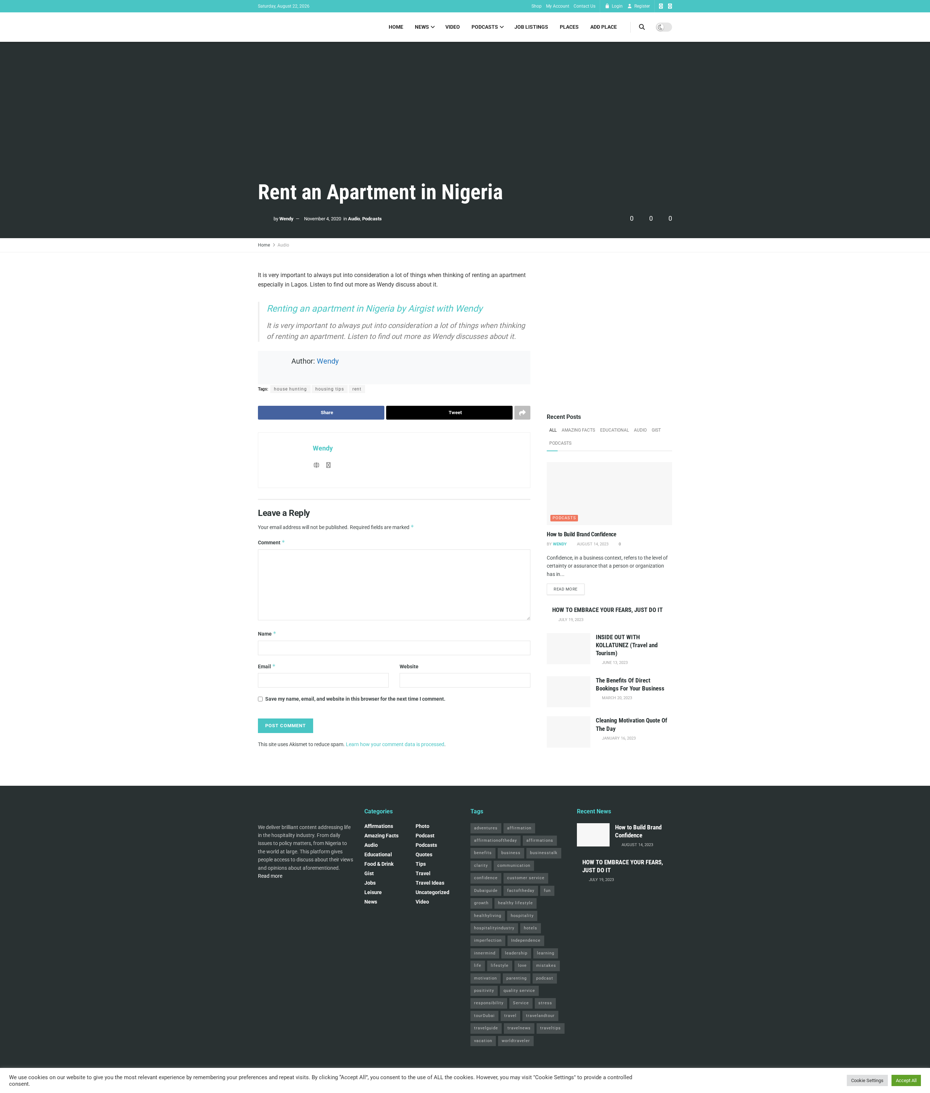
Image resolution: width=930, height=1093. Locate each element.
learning (545, 953)
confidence (486, 878)
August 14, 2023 (592, 544)
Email (267, 666)
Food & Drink (378, 864)
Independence (526, 940)
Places (569, 27)
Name (267, 633)
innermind (485, 953)
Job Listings (531, 27)
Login (617, 6)
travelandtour (540, 1015)
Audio (354, 218)
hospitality (522, 915)
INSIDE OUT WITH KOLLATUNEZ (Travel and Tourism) (627, 645)
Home (396, 27)
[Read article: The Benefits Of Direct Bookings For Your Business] (568, 692)
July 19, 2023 (570, 619)
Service (521, 1003)
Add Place (603, 27)
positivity (484, 990)
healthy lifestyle (515, 903)
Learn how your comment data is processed (395, 744)
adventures (486, 828)
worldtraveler (516, 1040)
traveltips (550, 1028)
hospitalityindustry (494, 928)
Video (452, 27)
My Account (557, 6)
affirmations (539, 840)
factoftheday (520, 890)
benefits (483, 852)
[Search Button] (642, 27)
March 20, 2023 (616, 698)
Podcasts (485, 27)
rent (356, 389)
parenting (516, 978)
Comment (271, 542)
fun (547, 890)
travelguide (486, 1028)
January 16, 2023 (618, 738)
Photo (422, 826)
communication (513, 865)
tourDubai (484, 1015)
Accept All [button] (906, 1080)
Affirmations (378, 826)
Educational (614, 430)
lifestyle (500, 965)
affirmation (519, 828)
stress (545, 1003)
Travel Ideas (430, 883)
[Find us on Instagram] (670, 6)
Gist (656, 430)
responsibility (489, 1003)
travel (510, 1015)
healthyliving (487, 915)
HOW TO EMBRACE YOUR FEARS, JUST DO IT (607, 609)
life (477, 965)
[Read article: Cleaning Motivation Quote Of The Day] (568, 732)
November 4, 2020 (322, 218)
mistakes (546, 965)
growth (481, 903)
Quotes (424, 854)
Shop (536, 6)
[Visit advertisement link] (609, 333)
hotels (530, 928)
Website (409, 666)
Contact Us (584, 6)
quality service (519, 990)
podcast (425, 835)
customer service (526, 878)
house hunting (290, 389)
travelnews (519, 1028)
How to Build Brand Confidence (581, 534)
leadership (516, 953)
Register (641, 6)
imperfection (488, 940)
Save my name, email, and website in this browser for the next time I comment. (355, 699)
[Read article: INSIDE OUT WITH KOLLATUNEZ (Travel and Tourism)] (568, 648)
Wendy (286, 218)
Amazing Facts (578, 430)
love (522, 965)
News (422, 27)
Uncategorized (432, 892)
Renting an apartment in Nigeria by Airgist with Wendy (374, 308)
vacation (483, 1040)
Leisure (373, 892)
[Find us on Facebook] (661, 6)
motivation (485, 978)
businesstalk (544, 852)
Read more (569, 589)
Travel (423, 873)
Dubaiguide (486, 890)
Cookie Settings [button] (867, 1080)
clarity (481, 865)
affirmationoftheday (495, 840)
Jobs (370, 883)
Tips (421, 864)
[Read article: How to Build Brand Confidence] (609, 493)
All (553, 430)
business (511, 852)
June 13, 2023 (614, 662)
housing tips (329, 389)
